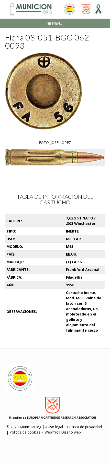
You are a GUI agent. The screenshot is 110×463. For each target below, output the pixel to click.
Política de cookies (24, 432)
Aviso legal (54, 426)
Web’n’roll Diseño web (63, 432)
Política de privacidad (84, 426)
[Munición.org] (55, 9)
